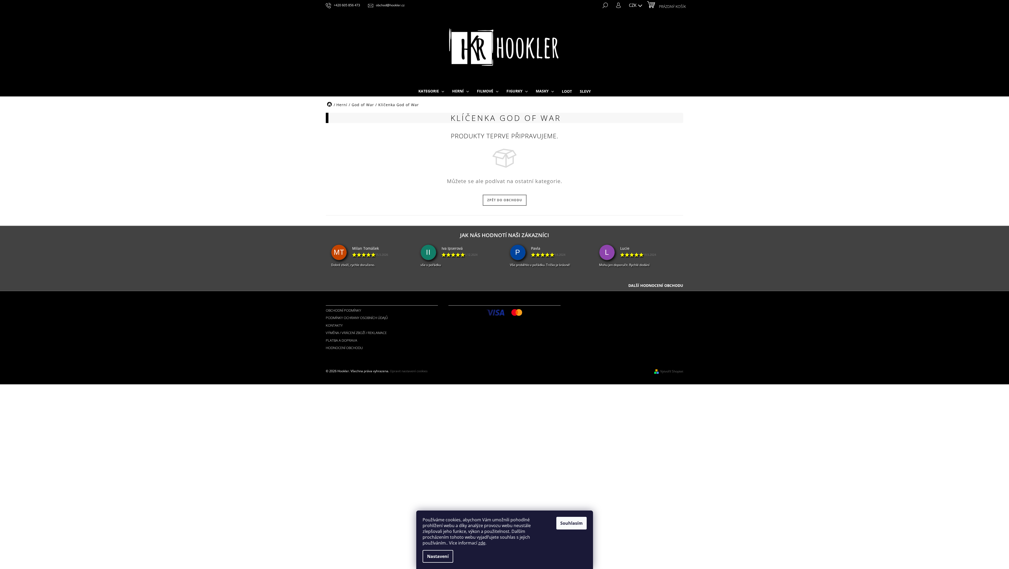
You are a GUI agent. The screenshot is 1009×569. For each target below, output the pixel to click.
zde (481, 543)
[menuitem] (431, 91)
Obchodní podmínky (343, 310)
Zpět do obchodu (504, 200)
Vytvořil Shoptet (671, 371)
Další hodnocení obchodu (655, 285)
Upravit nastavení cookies (409, 371)
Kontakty (334, 325)
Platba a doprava (341, 340)
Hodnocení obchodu (344, 347)
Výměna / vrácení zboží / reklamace (356, 332)
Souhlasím (571, 523)
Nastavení (438, 556)
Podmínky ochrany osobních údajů (357, 317)
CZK (633, 5)
